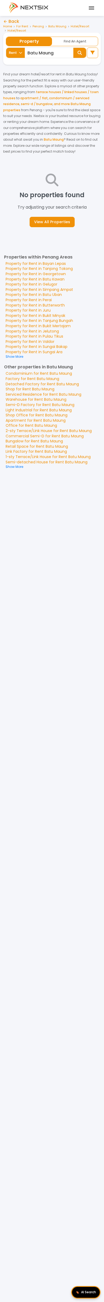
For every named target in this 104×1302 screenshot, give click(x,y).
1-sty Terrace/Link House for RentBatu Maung (48, 456)
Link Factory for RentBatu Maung (36, 451)
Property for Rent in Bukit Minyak (35, 315)
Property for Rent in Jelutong (32, 331)
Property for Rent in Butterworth (35, 305)
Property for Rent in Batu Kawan (35, 279)
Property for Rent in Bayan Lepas (36, 263)
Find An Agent (75, 41)
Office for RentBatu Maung (31, 425)
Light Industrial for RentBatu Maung (39, 410)
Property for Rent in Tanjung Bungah (39, 320)
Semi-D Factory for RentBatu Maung (40, 404)
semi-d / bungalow (37, 104)
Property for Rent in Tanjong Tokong (39, 268)
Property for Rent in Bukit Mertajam (38, 326)
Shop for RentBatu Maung (30, 389)
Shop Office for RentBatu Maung (36, 415)
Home (7, 26)
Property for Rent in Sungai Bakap (36, 346)
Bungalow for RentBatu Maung (34, 441)
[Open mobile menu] (91, 8)
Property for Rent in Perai (29, 300)
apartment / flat (34, 98)
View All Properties (52, 222)
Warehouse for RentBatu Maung (36, 399)
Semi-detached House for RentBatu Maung (46, 462)
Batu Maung (57, 26)
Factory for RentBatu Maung (32, 378)
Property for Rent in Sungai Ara (34, 352)
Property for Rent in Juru (28, 310)
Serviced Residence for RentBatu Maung (43, 394)
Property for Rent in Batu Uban (34, 294)
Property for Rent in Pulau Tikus (34, 336)
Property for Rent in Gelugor (31, 284)
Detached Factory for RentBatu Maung (42, 384)
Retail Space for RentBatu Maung (37, 446)
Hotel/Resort (80, 26)
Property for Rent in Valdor (30, 341)
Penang (38, 26)
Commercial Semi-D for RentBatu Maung (45, 436)
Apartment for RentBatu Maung (36, 420)
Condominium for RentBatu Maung (39, 373)
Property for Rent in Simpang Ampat (39, 289)
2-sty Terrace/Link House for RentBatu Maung (49, 430)
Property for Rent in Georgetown (36, 274)
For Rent (22, 26)
